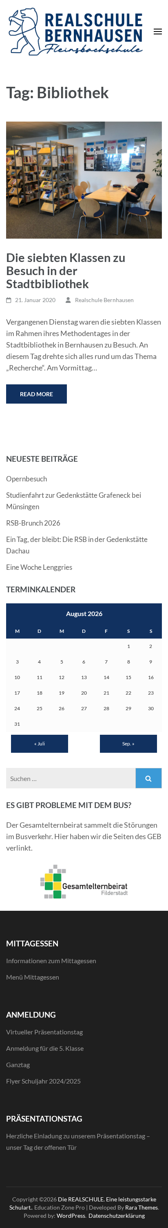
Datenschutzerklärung (116, 1215)
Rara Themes (141, 1207)
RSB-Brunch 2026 (33, 523)
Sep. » (128, 743)
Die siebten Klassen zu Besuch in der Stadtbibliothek (65, 270)
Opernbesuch (26, 478)
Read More (36, 394)
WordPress (71, 1215)
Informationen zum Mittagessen (51, 960)
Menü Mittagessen (32, 977)
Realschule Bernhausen (104, 299)
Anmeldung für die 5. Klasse (45, 1048)
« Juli (39, 743)
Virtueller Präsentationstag (44, 1032)
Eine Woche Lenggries (39, 567)
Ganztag (18, 1064)
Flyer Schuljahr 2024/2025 (43, 1081)
